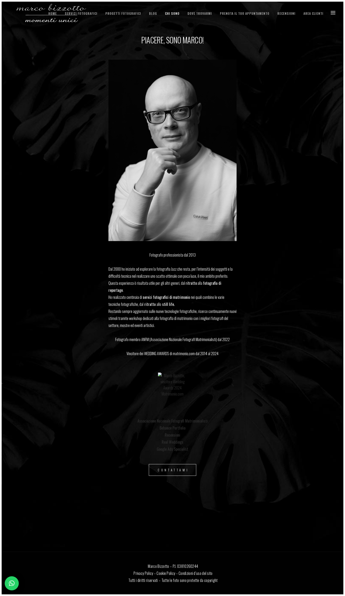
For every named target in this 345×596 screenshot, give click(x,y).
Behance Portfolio (172, 428)
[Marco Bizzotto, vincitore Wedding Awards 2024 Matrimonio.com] (172, 387)
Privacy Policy (143, 573)
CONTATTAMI (173, 470)
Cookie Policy (166, 573)
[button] (12, 583)
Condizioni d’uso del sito (196, 573)
